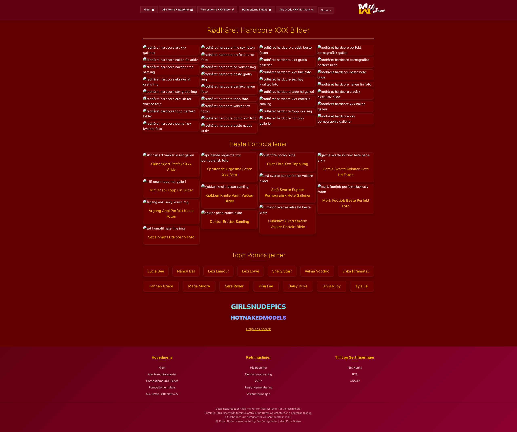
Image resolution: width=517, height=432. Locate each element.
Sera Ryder (234, 286)
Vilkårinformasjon (258, 394)
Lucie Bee (156, 271)
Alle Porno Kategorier (176, 9)
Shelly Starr (282, 271)
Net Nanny (355, 367)
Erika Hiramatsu (356, 271)
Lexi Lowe (250, 271)
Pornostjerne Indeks (255, 9)
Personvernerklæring (258, 387)
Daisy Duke (297, 286)
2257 (258, 381)
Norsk (324, 10)
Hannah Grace (161, 286)
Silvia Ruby (332, 286)
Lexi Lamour (218, 271)
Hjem (147, 9)
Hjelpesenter (258, 367)
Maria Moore (199, 286)
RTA (355, 374)
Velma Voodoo (317, 271)
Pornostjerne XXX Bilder (216, 9)
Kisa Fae (266, 286)
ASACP (355, 381)
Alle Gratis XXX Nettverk (295, 9)
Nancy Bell (186, 271)
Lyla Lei (362, 286)
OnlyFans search (258, 329)
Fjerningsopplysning (258, 374)
